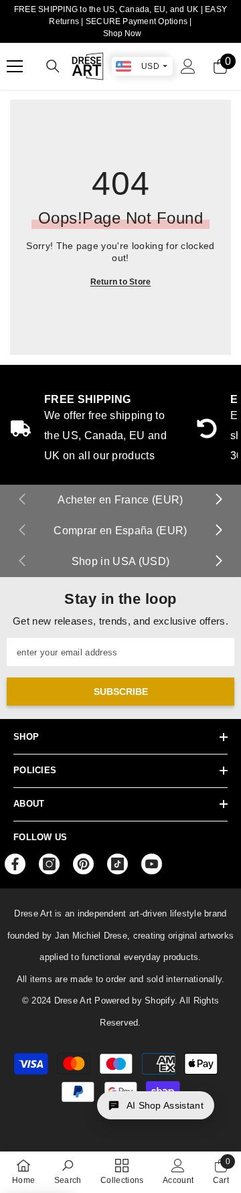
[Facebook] (15, 864)
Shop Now (122, 33)
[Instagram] (49, 864)
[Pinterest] (83, 864)
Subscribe (121, 691)
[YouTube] (151, 864)
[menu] (15, 66)
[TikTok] (117, 864)
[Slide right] (218, 500)
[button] (155, 1105)
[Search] (53, 66)
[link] (68, 1171)
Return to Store (120, 282)
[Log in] (188, 66)
